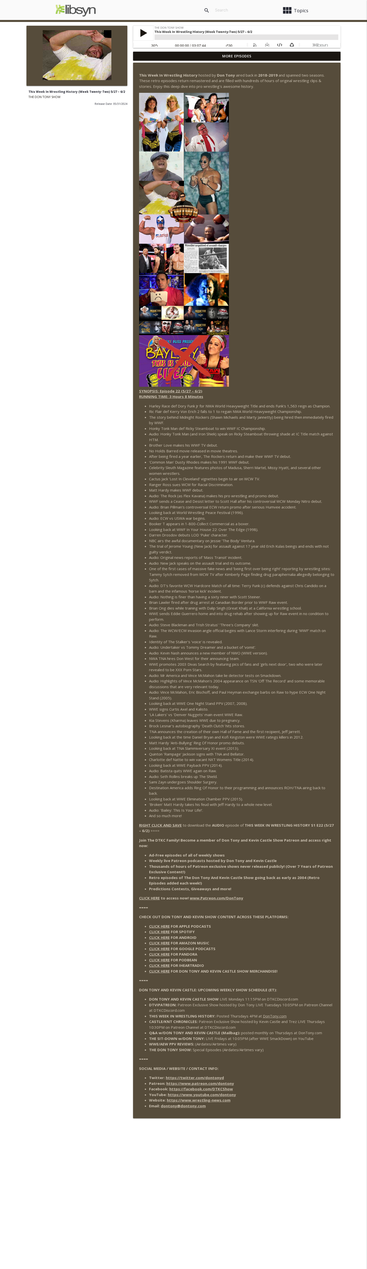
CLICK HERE (149, 897)
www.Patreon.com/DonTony (216, 897)
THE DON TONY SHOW (44, 97)
